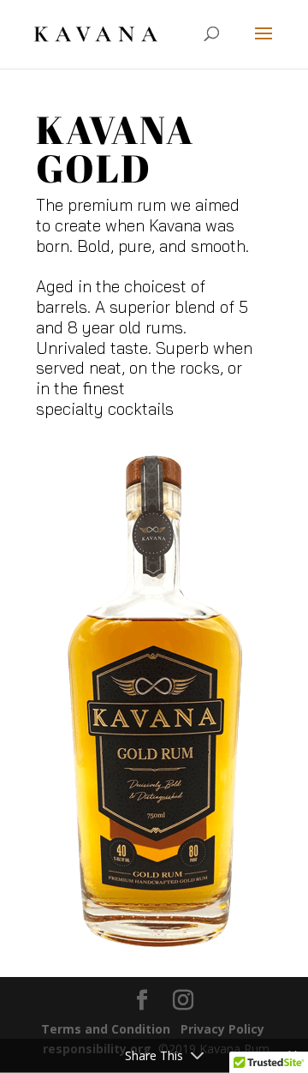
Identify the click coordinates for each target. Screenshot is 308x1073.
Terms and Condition (106, 1029)
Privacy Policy (222, 1029)
